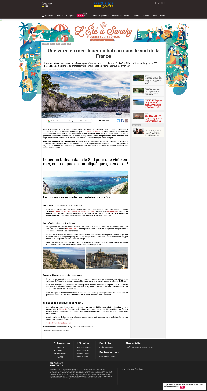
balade (52, 43)
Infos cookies (82, 357)
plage (69, 43)
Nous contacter (83, 350)
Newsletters (61, 354)
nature (63, 43)
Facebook (60, 347)
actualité (46, 43)
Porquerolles (112, 211)
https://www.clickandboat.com (59, 323)
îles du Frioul (57, 211)
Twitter (59, 350)
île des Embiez (72, 229)
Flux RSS (59, 357)
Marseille (63, 309)
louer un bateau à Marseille (93, 132)
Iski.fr (139, 347)
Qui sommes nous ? (84, 347)
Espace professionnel (107, 356)
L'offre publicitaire (106, 347)
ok (182, 387)
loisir (58, 43)
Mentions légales (83, 354)
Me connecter (47, 3)
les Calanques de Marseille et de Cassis (79, 211)
